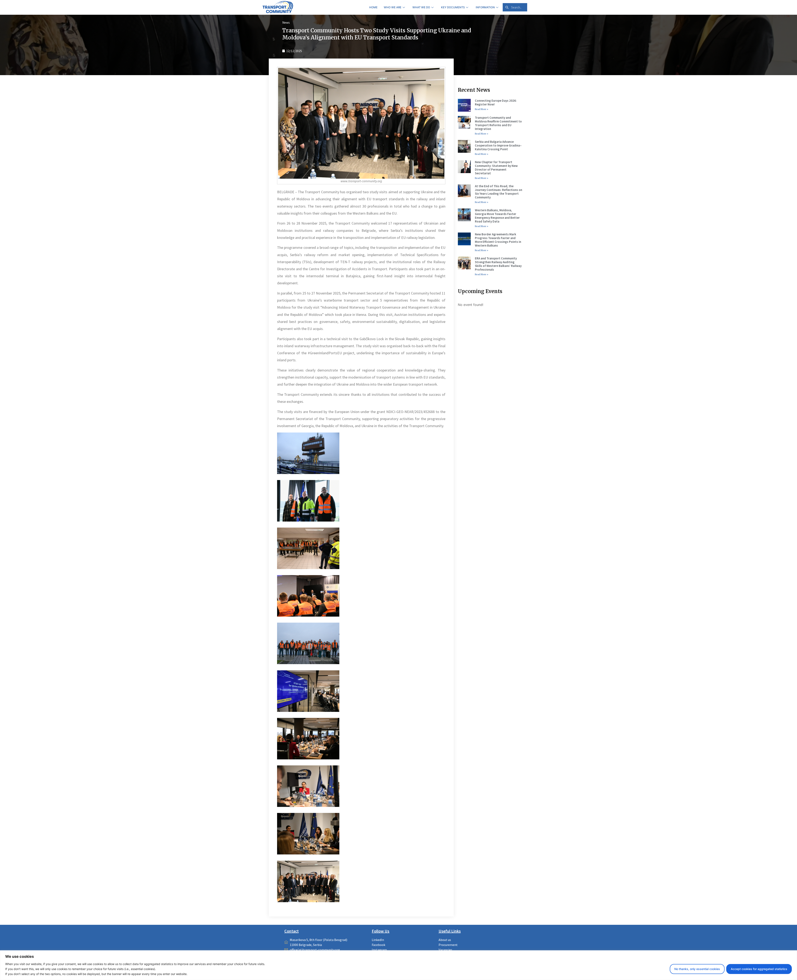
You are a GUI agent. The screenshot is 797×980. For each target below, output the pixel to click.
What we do (421, 7)
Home (373, 7)
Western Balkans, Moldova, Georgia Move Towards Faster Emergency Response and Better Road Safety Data (497, 215)
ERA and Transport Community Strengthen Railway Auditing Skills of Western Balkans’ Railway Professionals (498, 263)
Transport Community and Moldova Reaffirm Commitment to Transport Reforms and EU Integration (498, 123)
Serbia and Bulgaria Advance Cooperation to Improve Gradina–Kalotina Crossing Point (498, 145)
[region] (398, 965)
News (286, 22)
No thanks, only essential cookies (697, 969)
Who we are (392, 7)
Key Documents (453, 7)
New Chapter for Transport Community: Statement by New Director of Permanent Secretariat (496, 167)
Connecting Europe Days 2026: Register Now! (496, 102)
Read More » (481, 109)
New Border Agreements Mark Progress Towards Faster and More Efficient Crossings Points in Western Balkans (498, 239)
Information (485, 7)
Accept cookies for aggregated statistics (759, 969)
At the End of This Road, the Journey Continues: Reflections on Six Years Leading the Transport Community (498, 191)
